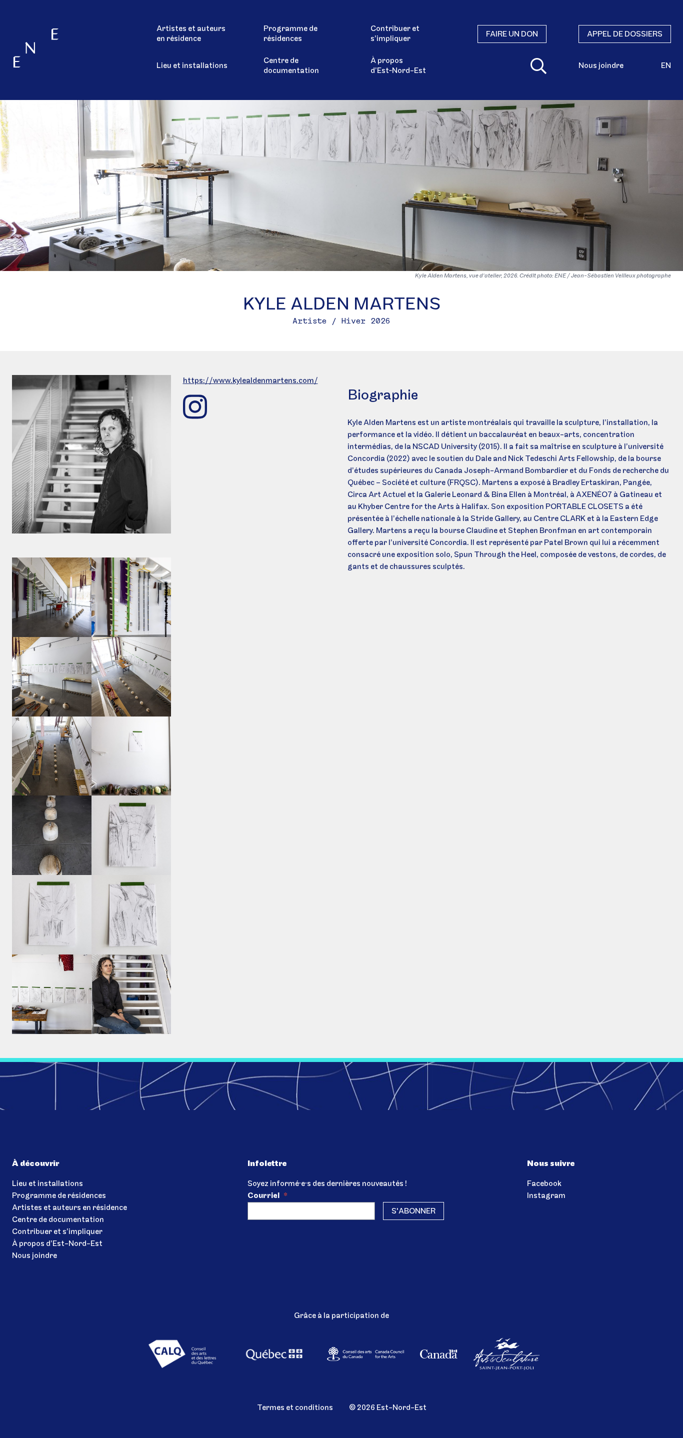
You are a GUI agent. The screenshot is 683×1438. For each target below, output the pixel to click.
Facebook (544, 1184)
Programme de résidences (291, 34)
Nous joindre (601, 66)
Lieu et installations (192, 66)
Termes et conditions (295, 1408)
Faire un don (512, 34)
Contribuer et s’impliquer (395, 34)
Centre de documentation (291, 66)
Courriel (268, 1196)
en (666, 66)
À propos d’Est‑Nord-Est (398, 66)
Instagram (546, 1196)
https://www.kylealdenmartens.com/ (250, 381)
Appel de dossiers (624, 34)
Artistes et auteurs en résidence (191, 34)
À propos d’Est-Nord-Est (57, 1244)
